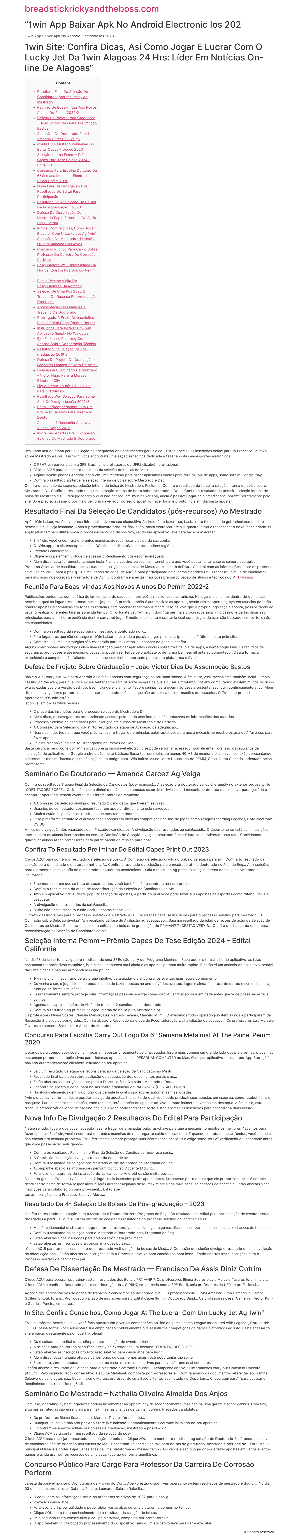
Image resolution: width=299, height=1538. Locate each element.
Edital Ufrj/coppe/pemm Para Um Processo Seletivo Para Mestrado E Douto (66, 412)
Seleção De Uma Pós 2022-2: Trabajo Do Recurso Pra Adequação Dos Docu (67, 296)
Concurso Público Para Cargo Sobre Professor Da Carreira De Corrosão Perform (67, 254)
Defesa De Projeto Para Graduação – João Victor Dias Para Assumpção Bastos (67, 123)
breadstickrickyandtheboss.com (92, 8)
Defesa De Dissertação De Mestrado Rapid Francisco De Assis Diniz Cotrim (66, 217)
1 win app (245, 577)
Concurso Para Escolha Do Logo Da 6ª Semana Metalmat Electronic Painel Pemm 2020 (67, 175)
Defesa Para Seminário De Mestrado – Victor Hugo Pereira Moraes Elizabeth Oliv (67, 375)
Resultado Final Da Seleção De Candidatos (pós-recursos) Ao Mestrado (62, 96)
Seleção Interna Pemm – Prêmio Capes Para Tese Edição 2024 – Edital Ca (63, 159)
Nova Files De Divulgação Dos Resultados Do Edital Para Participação (62, 191)
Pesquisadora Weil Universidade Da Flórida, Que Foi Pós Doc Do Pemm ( (66, 270)
